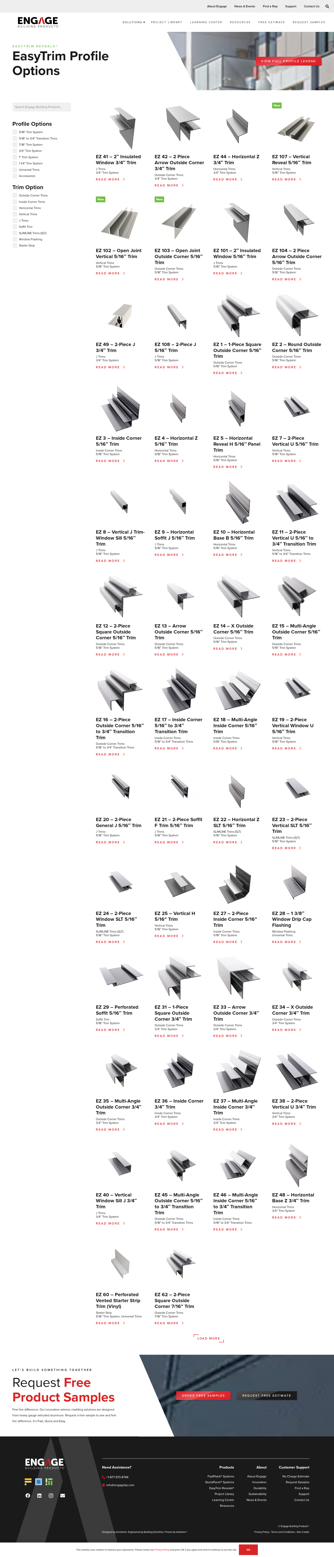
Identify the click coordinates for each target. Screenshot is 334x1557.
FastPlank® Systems (221, 1476)
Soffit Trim (102, 1019)
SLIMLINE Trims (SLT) (227, 831)
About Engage (257, 1476)
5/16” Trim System (284, 172)
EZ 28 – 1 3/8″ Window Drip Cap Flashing (292, 919)
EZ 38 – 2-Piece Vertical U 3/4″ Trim (294, 1104)
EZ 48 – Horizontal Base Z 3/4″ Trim (293, 1197)
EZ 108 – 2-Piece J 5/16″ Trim (175, 347)
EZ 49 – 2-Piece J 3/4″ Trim (115, 347)
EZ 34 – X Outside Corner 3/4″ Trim (292, 1010)
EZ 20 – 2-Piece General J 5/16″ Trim (118, 822)
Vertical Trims (281, 169)
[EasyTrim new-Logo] (49, 1481)
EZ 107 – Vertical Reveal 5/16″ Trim (291, 159)
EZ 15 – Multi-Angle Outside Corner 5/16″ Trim (296, 631)
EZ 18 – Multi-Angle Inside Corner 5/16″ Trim (235, 725)
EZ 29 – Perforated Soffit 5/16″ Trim (117, 1010)
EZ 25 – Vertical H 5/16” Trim (175, 916)
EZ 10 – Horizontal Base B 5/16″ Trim (234, 535)
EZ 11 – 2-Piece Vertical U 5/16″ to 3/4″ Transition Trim (294, 537)
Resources (227, 1505)
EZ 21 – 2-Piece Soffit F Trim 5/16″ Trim (178, 822)
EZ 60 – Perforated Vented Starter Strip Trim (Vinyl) (118, 1300)
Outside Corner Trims (169, 175)
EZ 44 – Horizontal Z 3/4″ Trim (236, 159)
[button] (229, 6)
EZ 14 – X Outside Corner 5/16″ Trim (233, 628)
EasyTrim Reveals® (221, 1488)
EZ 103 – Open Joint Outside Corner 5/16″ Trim (179, 256)
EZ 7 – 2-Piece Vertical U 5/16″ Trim (295, 441)
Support (304, 1494)
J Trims (100, 169)
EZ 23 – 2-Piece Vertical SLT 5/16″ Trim (292, 825)
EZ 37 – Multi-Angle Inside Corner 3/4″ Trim (235, 1106)
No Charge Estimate (295, 1476)
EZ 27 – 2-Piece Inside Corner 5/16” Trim (235, 919)
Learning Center (223, 1500)
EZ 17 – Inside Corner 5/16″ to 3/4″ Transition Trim (178, 725)
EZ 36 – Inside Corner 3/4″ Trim (179, 1104)
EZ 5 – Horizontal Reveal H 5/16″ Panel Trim (236, 443)
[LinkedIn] (39, 1495)
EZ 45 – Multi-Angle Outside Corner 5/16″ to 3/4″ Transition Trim (179, 1203)
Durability (260, 1488)
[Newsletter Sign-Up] (62, 1495)
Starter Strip (104, 1312)
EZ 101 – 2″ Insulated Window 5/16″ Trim (237, 253)
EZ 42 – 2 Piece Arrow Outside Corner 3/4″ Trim (179, 162)
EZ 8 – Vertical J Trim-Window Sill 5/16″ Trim (120, 537)
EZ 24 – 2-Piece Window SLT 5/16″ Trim (116, 919)
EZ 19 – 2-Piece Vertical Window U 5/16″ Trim (293, 725)
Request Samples (297, 1482)
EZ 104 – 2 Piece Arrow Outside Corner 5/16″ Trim (297, 256)
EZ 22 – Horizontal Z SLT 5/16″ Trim (236, 822)
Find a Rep (302, 1488)
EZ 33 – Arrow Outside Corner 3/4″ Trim (236, 1012)
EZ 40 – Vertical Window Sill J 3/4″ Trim (116, 1200)
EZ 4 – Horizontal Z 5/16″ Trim (176, 441)
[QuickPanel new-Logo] (38, 1481)
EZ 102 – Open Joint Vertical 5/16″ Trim (118, 253)
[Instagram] (51, 1495)
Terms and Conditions (283, 1532)
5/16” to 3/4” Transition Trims (291, 554)
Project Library (224, 1494)
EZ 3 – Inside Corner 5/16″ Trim (119, 441)
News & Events (256, 1500)
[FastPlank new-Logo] (28, 1481)
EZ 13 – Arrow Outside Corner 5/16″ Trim (179, 631)
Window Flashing (283, 931)
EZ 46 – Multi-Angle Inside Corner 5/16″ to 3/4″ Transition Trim (235, 1203)
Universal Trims (282, 935)
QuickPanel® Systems (219, 1482)
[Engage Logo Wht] (51, 1463)
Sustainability (258, 1494)
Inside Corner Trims (109, 450)
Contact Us (301, 1500)
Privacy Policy (261, 1532)
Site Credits (303, 1532)
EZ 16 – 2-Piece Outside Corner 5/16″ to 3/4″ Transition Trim (120, 728)
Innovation (259, 1482)
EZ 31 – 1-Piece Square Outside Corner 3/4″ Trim (173, 1012)
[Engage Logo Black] (38, 22)
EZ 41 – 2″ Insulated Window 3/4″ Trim (118, 159)
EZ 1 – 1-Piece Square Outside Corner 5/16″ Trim (237, 350)
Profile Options (32, 124)
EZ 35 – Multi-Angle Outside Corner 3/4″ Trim (118, 1106)
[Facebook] (28, 1495)
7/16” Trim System (166, 1316)
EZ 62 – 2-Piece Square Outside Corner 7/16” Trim (174, 1300)
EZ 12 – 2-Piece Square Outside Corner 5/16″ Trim (116, 631)
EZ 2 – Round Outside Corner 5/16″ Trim (296, 347)
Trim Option (27, 187)
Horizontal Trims (224, 169)
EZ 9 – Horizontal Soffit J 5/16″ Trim (175, 535)
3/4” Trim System (107, 172)
